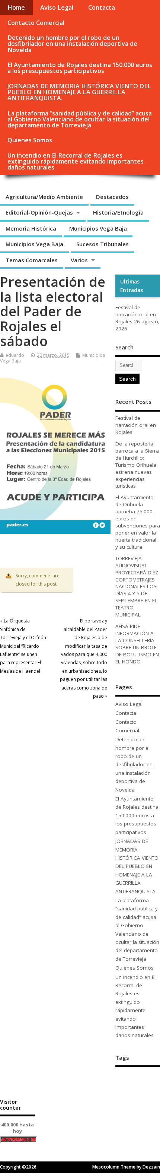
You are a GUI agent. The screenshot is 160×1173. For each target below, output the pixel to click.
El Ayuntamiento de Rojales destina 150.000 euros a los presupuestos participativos (79, 68)
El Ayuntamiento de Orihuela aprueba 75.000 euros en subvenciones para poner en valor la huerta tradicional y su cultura (137, 522)
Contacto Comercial (35, 23)
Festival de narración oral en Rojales (135, 314)
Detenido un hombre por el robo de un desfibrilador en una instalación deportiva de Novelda (72, 44)
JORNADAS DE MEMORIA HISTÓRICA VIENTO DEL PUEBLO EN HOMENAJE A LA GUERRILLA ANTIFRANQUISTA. (79, 92)
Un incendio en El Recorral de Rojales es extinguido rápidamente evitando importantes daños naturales (75, 161)
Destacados (112, 196)
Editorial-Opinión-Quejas (39, 212)
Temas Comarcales (32, 260)
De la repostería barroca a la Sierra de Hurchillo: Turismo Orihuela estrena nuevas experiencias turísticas (137, 464)
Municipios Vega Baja (98, 228)
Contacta (101, 7)
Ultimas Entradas (131, 285)
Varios (79, 260)
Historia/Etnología (118, 212)
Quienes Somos (29, 140)
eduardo (15, 355)
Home (16, 7)
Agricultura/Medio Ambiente (44, 196)
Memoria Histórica (31, 228)
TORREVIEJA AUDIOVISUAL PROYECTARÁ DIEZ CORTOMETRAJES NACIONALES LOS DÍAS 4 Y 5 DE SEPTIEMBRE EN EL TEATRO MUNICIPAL (136, 586)
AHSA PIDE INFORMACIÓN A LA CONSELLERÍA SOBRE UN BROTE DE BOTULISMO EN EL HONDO (137, 644)
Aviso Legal (56, 7)
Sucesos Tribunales (102, 244)
